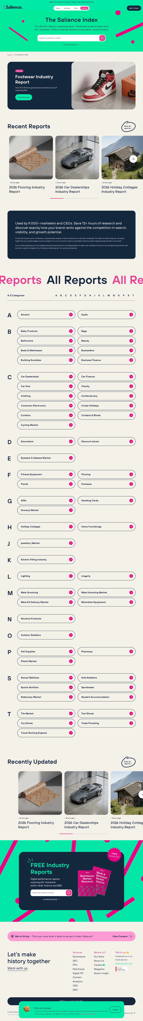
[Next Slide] (133, 159)
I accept (115, 1010)
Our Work (99, 956)
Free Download (23, 97)
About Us (99, 960)
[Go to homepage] (12, 7)
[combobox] (71, 38)
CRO (75, 985)
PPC (75, 964)
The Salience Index (21, 55)
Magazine (99, 969)
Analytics (77, 981)
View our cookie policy (88, 1014)
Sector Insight (101, 973)
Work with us (17, 968)
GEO (75, 989)
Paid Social (78, 969)
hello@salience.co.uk (123, 956)
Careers (99, 964)
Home (9, 55)
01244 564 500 (121, 960)
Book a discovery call (123, 963)
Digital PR (78, 973)
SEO (75, 960)
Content (77, 977)
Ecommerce (79, 956)
